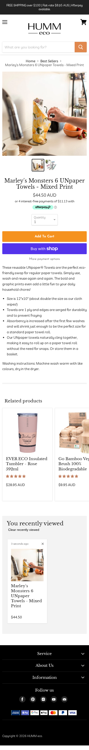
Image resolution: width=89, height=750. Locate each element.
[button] (16, 476)
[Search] (81, 47)
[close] (42, 544)
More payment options (44, 259)
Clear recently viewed (23, 530)
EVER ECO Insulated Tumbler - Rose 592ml (26, 464)
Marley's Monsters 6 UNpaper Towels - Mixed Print (26, 596)
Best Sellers (49, 61)
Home (30, 61)
